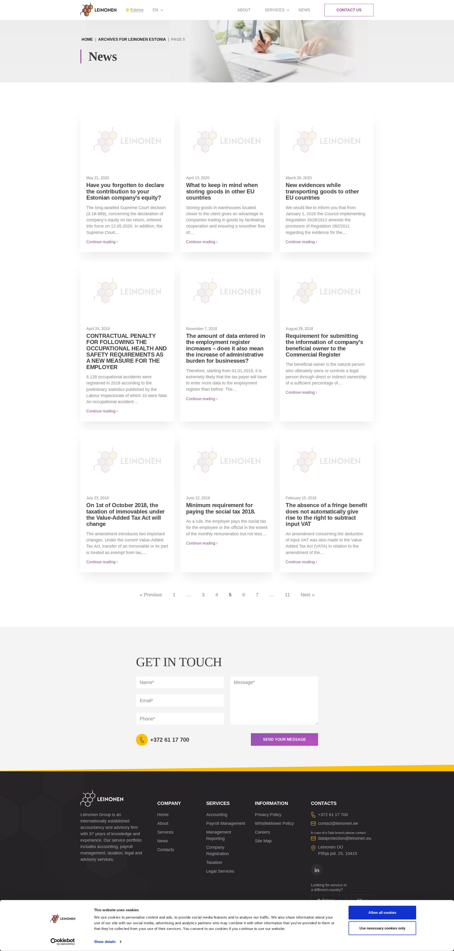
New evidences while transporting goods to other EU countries (322, 191)
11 (287, 594)
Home (87, 39)
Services (274, 10)
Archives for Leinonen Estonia (132, 39)
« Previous (151, 594)
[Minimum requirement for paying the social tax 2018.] (227, 459)
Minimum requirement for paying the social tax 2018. (220, 508)
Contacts (165, 849)
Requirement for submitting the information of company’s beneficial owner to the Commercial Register (324, 345)
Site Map (263, 841)
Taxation (214, 862)
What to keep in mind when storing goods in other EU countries (222, 191)
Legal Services (220, 871)
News (304, 10)
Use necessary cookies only (382, 928)
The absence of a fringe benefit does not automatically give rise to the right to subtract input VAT (326, 514)
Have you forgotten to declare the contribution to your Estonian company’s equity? (125, 191)
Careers (262, 832)
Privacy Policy (268, 814)
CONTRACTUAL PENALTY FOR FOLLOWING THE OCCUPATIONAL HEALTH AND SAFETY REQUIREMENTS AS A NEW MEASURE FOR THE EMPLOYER (126, 351)
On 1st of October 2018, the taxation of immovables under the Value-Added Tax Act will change (125, 514)
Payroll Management (225, 823)
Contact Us (349, 10)
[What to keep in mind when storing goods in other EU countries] (227, 139)
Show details (105, 942)
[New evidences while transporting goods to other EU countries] (327, 139)
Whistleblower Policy (274, 823)
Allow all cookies (382, 913)
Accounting (216, 814)
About (244, 10)
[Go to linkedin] (317, 870)
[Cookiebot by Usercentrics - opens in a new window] (62, 941)
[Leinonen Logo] (98, 9)
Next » (307, 594)
